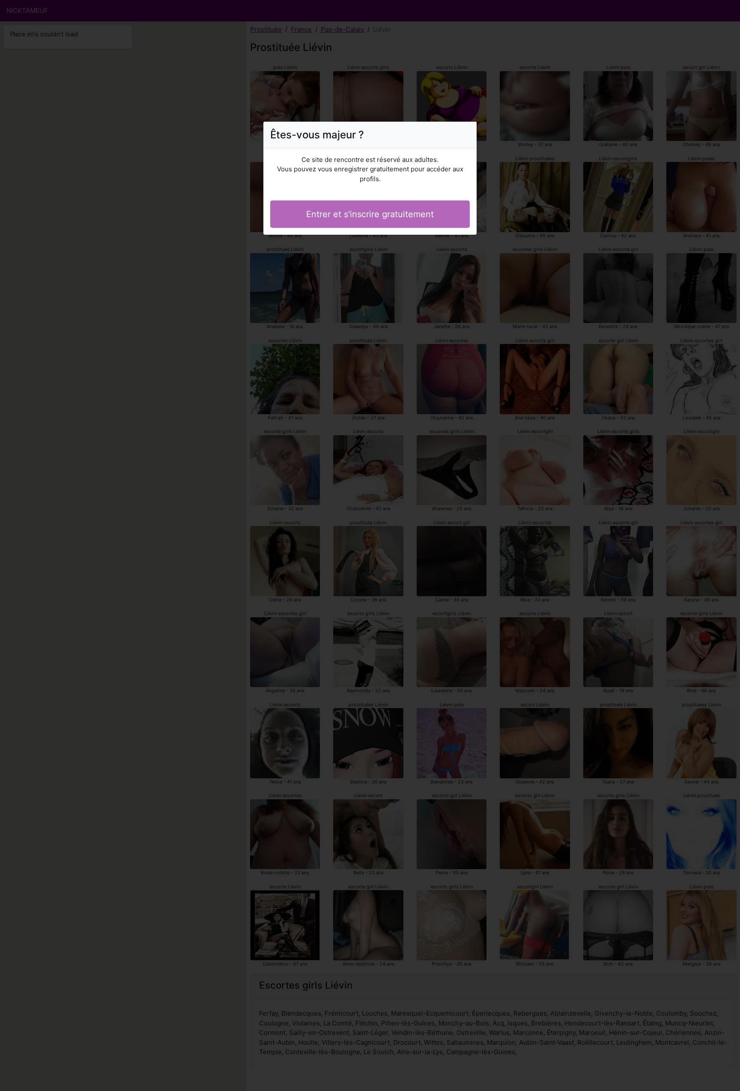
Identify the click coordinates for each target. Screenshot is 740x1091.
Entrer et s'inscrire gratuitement (370, 214)
